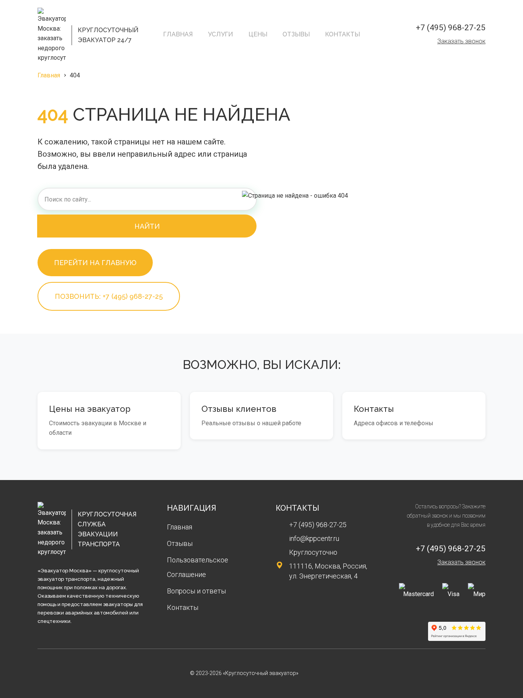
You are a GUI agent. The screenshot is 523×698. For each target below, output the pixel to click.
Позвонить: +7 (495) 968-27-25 (109, 296)
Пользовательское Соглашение (197, 567)
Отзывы (296, 34)
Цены (257, 34)
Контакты (342, 34)
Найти (147, 226)
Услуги (220, 34)
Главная (178, 34)
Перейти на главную (95, 263)
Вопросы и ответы (196, 591)
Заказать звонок (461, 41)
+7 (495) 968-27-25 (450, 27)
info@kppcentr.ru (314, 538)
